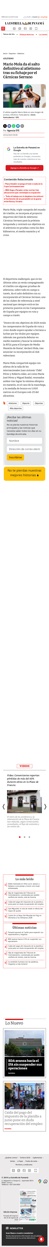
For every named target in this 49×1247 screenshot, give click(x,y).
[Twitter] (5, 125)
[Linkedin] (18, 125)
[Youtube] (36, 28)
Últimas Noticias (27, 35)
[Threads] (14, 28)
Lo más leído (24, 879)
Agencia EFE (13, 130)
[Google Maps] (40, 1181)
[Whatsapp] (13, 125)
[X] (20, 28)
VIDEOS (25, 766)
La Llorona (43, 35)
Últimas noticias (24, 927)
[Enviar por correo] (22, 125)
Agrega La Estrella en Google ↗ (24, 168)
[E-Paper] (42, 16)
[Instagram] (31, 28)
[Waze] (45, 1181)
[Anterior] (4, 806)
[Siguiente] (45, 806)
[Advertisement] (24, 661)
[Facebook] (25, 28)
